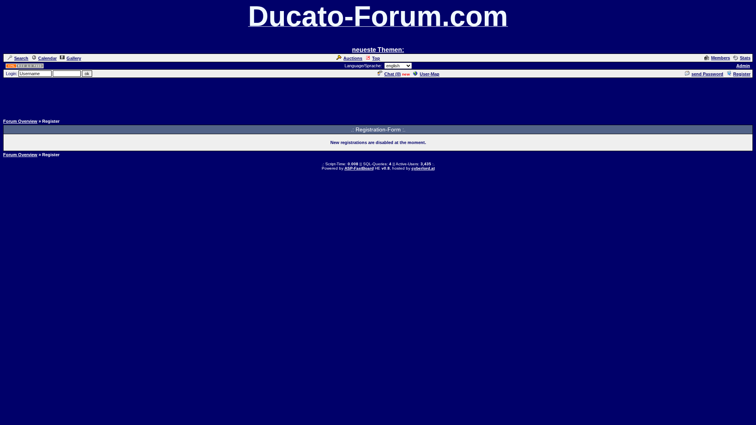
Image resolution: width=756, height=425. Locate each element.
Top (376, 58)
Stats (745, 57)
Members (720, 57)
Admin (743, 65)
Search (21, 58)
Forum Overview (20, 121)
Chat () (392, 74)
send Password (707, 74)
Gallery (74, 58)
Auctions (352, 58)
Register (741, 74)
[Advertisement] (378, 96)
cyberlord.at (423, 168)
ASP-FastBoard (359, 168)
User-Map (429, 74)
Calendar (47, 58)
